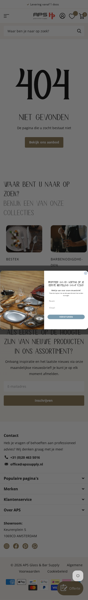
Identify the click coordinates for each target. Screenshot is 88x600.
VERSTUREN (66, 317)
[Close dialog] (85, 273)
